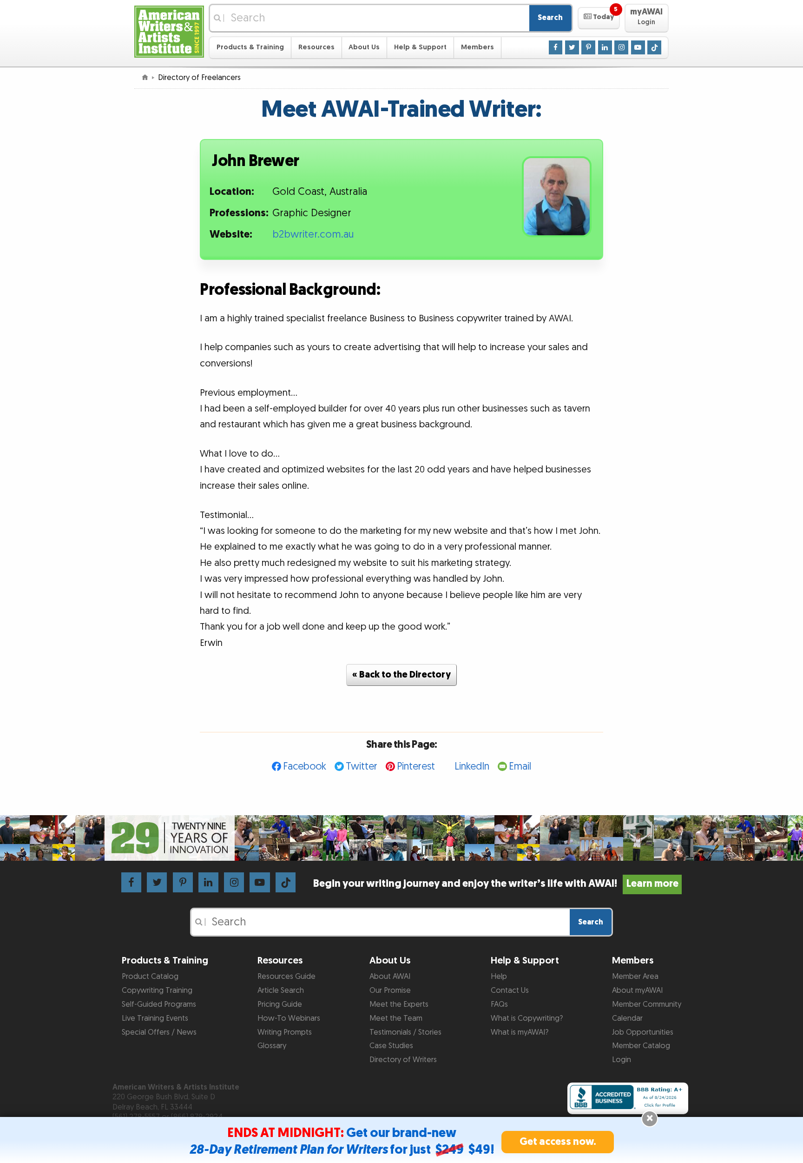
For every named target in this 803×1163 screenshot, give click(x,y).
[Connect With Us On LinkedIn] (605, 47)
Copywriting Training (157, 990)
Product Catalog (150, 976)
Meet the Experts (398, 1004)
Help (499, 976)
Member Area (635, 976)
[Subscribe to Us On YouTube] (638, 47)
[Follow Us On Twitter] (572, 47)
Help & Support (420, 47)
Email (520, 766)
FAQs (499, 1004)
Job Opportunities (642, 1032)
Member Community (646, 1004)
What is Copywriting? (527, 1018)
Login (621, 1060)
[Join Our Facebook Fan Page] (556, 47)
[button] (599, 18)
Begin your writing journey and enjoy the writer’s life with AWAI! (495, 884)
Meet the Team (395, 1018)
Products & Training (250, 47)
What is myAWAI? (519, 1032)
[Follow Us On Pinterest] (588, 47)
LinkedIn (471, 766)
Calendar (627, 1018)
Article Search (280, 990)
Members (477, 47)
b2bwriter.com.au (313, 234)
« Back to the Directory (401, 675)
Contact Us (510, 990)
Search (550, 18)
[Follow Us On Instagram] (621, 47)
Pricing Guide (279, 1004)
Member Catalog (641, 1046)
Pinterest (416, 766)
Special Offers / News (159, 1032)
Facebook (304, 766)
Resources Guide (286, 976)
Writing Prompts (284, 1032)
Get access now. (558, 1142)
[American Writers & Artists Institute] (169, 30)
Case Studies (391, 1046)
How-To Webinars (288, 1018)
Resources (316, 47)
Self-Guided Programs (159, 1004)
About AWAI (389, 976)
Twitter (361, 766)
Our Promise (390, 990)
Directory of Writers (403, 1060)
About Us (364, 47)
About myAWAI (637, 990)
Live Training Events (155, 1018)
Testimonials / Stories (405, 1032)
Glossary (271, 1046)
